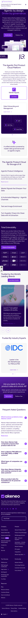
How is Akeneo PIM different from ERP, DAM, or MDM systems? (11, 453)
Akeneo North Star (5, 532)
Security (3, 550)
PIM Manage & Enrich (20, 535)
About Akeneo (4, 530)
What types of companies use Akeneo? (11, 462)
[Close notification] (25, 4)
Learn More (3, 8)
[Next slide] (8, 330)
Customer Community (20, 567)
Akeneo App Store (19, 554)
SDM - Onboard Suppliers (18, 538)
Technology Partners (19, 565)
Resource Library (5, 589)
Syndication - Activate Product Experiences (20, 543)
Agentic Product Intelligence (12, 171)
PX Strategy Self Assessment (5, 575)
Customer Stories (5, 592)
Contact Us (3, 545)
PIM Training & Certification (4, 565)
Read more (4, 182)
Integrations (18, 551)
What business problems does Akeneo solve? (12, 418)
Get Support (4, 572)
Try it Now (3, 579)
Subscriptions (14, 611)
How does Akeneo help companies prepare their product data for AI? (10, 443)
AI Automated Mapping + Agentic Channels (14, 198)
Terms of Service (6, 608)
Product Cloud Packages (21, 532)
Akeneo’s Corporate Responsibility (5, 541)
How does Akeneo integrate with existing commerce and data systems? (11, 471)
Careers (4, 538)
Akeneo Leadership (5, 535)
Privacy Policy (14, 608)
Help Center (4, 569)
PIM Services (4, 562)
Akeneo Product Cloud (20, 530)
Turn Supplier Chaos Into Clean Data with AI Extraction (12, 214)
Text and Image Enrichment (11, 206)
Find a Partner (18, 570)
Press (2, 547)
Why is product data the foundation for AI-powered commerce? (10, 480)
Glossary (3, 597)
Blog (2, 586)
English (5, 614)
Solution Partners (19, 562)
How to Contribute (5, 595)
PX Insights (17, 549)
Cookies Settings (22, 608)
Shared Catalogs (19, 546)
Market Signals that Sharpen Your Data (13, 189)
